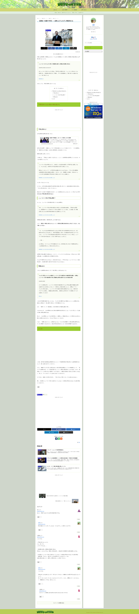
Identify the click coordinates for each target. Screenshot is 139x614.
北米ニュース (40, 394)
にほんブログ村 (93, 38)
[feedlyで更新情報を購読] (59, 439)
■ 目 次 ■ (57, 88)
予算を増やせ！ (56, 92)
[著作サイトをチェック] (56, 439)
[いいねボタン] (38, 387)
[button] (101, 42)
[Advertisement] (58, 25)
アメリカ (45, 394)
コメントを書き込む (58, 603)
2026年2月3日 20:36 (41, 524)
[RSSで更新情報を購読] (61, 439)
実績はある (55, 96)
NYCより (40, 296)
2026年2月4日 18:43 (41, 569)
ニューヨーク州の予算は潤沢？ (59, 94)
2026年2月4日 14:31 (40, 537)
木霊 (39, 522)
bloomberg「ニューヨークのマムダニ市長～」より (47, 177)
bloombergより (41, 78)
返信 (79, 519)
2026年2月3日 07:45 (40, 511)
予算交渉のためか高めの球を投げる (59, 91)
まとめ (53, 98)
